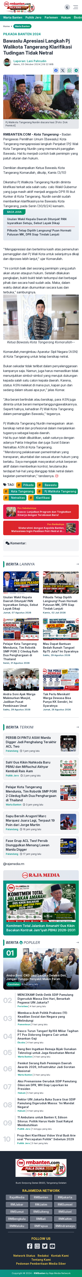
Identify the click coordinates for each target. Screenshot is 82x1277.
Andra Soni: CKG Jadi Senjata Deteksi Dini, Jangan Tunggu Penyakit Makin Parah (36, 977)
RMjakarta (65, 1197)
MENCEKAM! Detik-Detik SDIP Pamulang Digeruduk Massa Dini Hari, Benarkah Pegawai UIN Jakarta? (45, 998)
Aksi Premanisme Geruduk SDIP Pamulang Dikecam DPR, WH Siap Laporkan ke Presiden (47, 1085)
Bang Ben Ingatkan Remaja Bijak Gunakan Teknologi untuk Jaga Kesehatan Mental (47, 1050)
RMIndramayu (65, 1226)
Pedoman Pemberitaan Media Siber (41, 1263)
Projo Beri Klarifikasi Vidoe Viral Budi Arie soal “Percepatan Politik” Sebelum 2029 (46, 1137)
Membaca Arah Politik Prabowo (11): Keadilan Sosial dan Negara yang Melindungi (43, 1016)
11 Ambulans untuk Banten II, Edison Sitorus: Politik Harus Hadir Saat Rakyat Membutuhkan (45, 1121)
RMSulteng (41, 1211)
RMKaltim (65, 1218)
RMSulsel (65, 1211)
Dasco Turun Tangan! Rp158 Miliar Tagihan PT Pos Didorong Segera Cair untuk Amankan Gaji (48, 1034)
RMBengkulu (17, 1218)
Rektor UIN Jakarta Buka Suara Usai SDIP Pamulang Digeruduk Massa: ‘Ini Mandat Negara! (47, 1103)
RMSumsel (65, 1204)
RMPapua (41, 1226)
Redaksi (43, 1255)
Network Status (24, 1255)
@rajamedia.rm (13, 864)
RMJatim (41, 1204)
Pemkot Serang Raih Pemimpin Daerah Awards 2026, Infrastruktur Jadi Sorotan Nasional (46, 1067)
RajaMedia (17, 1197)
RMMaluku (17, 1226)
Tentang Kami (41, 1259)
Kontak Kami (60, 1255)
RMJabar (17, 1204)
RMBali (41, 1218)
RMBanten (41, 1197)
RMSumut (17, 1211)
